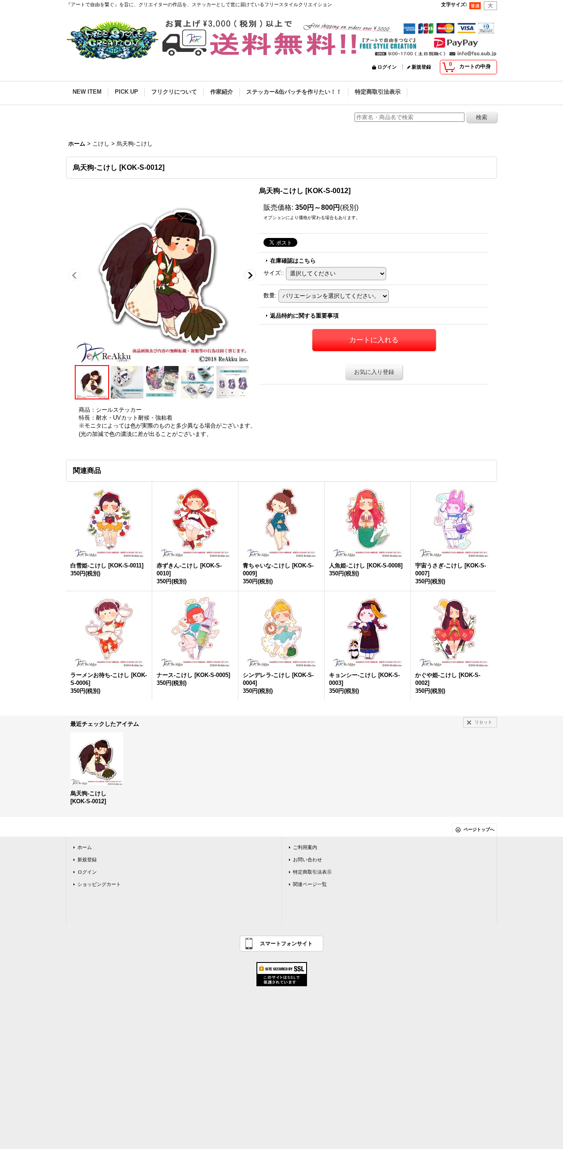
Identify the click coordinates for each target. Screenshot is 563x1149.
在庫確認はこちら (293, 260)
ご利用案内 (305, 847)
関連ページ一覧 (310, 884)
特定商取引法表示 (312, 872)
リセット (483, 722)
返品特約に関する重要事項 (304, 315)
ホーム (84, 847)
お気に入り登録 (374, 372)
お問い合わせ (307, 859)
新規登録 (421, 67)
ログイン (387, 67)
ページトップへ (479, 829)
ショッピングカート (99, 884)
